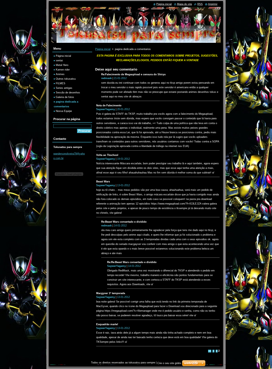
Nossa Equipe (64, 111)
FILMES (60, 83)
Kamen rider (63, 69)
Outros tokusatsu (66, 78)
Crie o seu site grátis (169, 363)
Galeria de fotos (65, 97)
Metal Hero (62, 65)
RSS (200, 4)
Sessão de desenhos (68, 92)
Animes (60, 74)
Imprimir (212, 4)
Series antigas (64, 87)
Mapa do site (184, 4)
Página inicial (103, 49)
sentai (59, 60)
